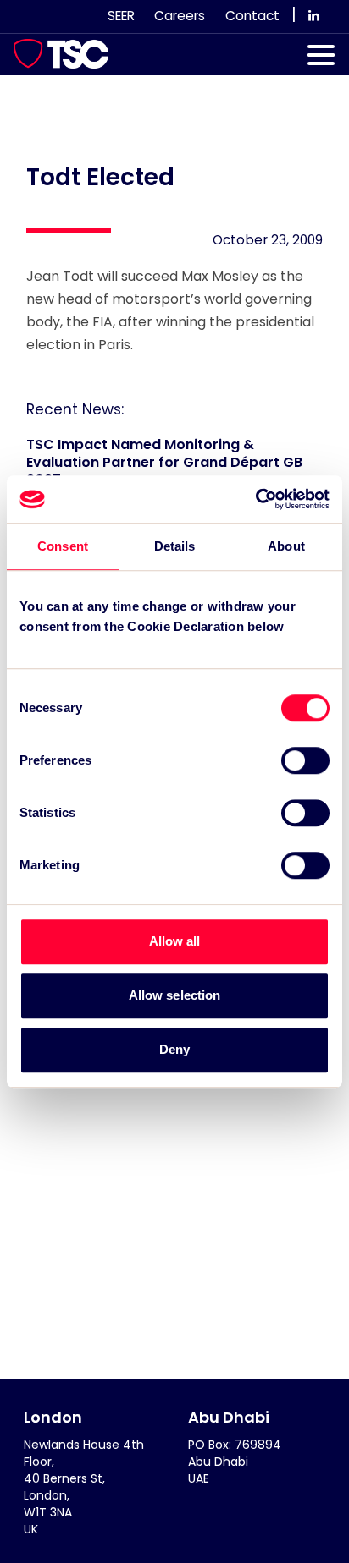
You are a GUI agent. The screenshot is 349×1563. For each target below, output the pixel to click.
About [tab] (286, 546)
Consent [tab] (62, 546)
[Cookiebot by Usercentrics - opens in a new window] (255, 499)
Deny (174, 1049)
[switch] (305, 760)
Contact (252, 16)
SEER (121, 16)
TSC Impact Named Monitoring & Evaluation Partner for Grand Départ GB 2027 (164, 462)
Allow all (175, 941)
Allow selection (175, 995)
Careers (179, 16)
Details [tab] (175, 546)
